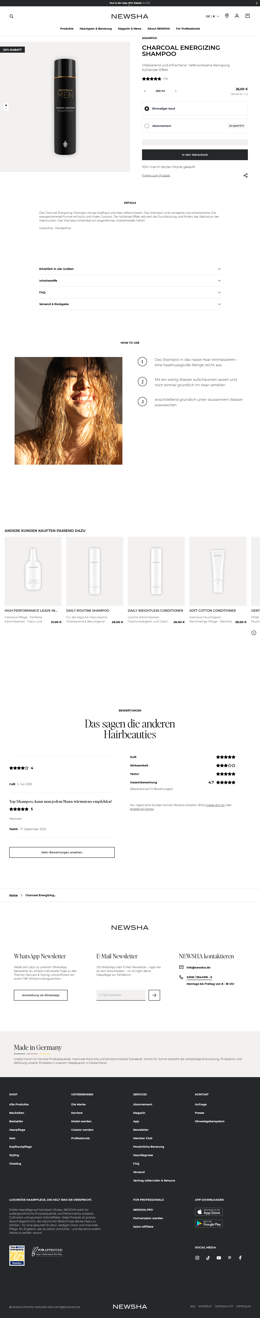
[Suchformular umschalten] (11, 16)
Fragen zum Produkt (156, 175)
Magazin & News (129, 28)
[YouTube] (219, 1258)
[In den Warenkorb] (54, 614)
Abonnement (161, 126)
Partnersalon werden (148, 1218)
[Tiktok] (208, 1258)
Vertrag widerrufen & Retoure (154, 1180)
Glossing (15, 1163)
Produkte (67, 28)
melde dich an (215, 805)
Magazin (139, 1113)
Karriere (77, 1113)
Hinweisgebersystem (210, 1121)
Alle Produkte (19, 1104)
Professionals (80, 1138)
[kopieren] (195, 142)
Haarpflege (17, 1130)
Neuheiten (16, 1113)
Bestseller (16, 1121)
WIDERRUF (205, 1306)
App (136, 1121)
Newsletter (141, 1130)
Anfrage (201, 1104)
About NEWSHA (158, 28)
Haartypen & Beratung (96, 28)
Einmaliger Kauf (163, 108)
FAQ (136, 1163)
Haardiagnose (143, 1155)
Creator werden (82, 1130)
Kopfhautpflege (20, 1146)
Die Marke (78, 1104)
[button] (256, 3)
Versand (139, 1172)
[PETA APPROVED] (47, 1251)
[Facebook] (240, 1258)
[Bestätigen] (154, 995)
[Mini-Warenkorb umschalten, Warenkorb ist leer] (248, 16)
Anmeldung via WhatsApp (40, 995)
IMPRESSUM (243, 1306)
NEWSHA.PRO (143, 1209)
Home (13, 895)
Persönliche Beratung (148, 1146)
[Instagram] (197, 1258)
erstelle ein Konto (142, 809)
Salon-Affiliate (143, 1226)
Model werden (81, 1121)
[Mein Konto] (237, 16)
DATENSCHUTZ (224, 1306)
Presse (199, 1113)
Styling (14, 1155)
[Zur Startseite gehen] (130, 20)
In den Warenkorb (195, 154)
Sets (12, 1138)
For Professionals (188, 28)
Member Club (142, 1138)
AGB (192, 1306)
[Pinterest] (229, 1258)
